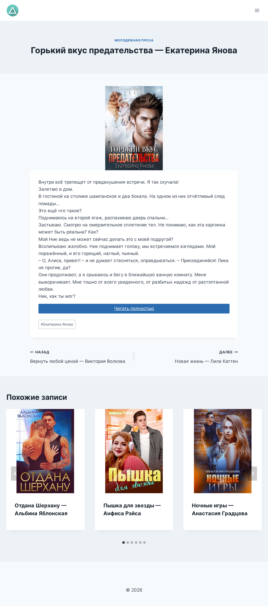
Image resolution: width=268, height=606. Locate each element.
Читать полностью (134, 308)
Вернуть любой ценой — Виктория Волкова (77, 357)
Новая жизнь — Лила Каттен (206, 357)
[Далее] (252, 473)
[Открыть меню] (257, 10)
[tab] (123, 542)
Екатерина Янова (57, 324)
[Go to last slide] (15, 473)
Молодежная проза (134, 40)
